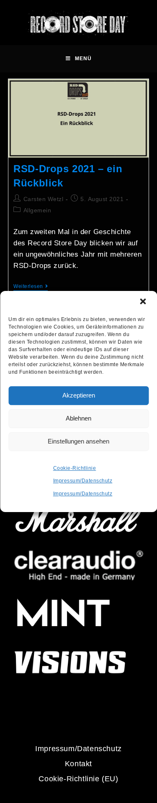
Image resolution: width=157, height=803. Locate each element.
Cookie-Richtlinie (74, 468)
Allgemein (37, 210)
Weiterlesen (30, 286)
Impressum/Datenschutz (83, 481)
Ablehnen (78, 418)
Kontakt (78, 764)
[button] (144, 302)
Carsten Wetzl (43, 199)
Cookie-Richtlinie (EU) (78, 779)
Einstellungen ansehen (78, 441)
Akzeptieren (78, 395)
